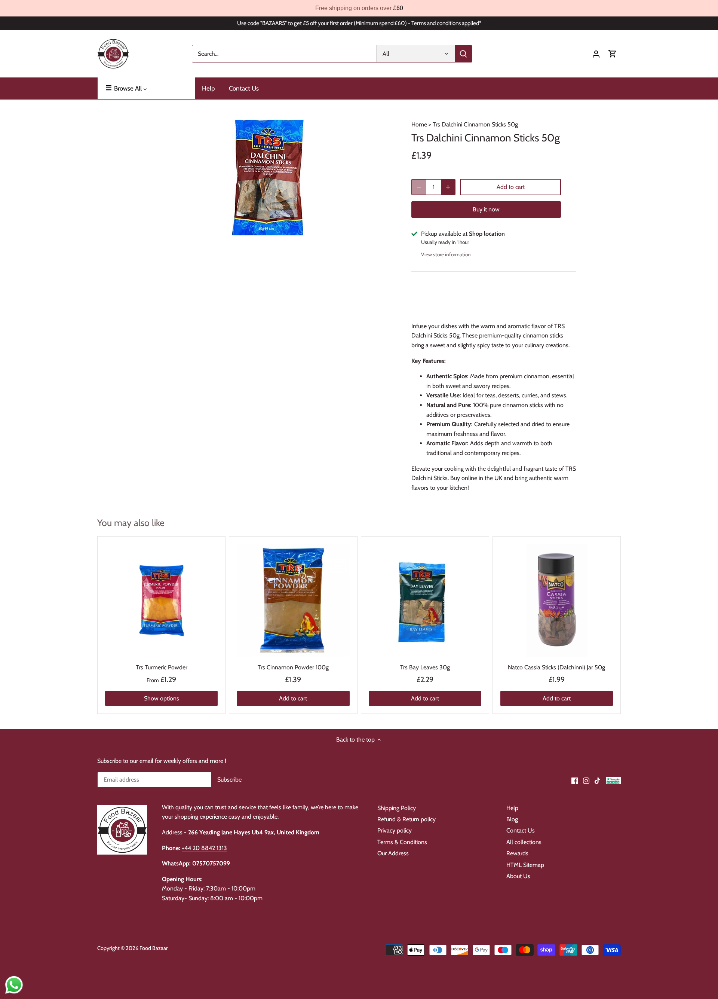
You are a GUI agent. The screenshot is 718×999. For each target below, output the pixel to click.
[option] (267, 177)
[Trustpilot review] (613, 780)
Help (512, 808)
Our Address (393, 853)
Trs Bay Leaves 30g (425, 667)
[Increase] (448, 187)
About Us (518, 876)
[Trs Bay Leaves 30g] (425, 600)
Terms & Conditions (402, 842)
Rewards (517, 853)
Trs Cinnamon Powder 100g (293, 667)
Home (419, 124)
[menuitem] (146, 88)
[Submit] (463, 53)
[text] (359, 8)
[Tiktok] (597, 780)
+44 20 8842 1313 (204, 848)
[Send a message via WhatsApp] (14, 985)
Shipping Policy (396, 808)
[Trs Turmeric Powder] (161, 600)
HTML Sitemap (525, 864)
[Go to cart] (612, 53)
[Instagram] (586, 780)
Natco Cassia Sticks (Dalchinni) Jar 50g (556, 667)
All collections (523, 842)
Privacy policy (394, 830)
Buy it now (486, 209)
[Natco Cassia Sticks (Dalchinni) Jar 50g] (556, 600)
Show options (161, 698)
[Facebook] (574, 780)
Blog (512, 819)
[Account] (596, 53)
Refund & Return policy (406, 819)
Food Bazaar (153, 948)
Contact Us (520, 830)
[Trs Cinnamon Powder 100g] (293, 600)
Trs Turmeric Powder (161, 667)
